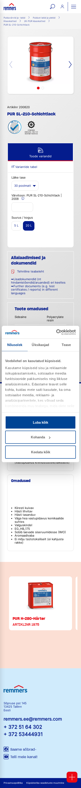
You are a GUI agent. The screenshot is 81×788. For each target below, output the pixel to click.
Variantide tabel (25, 167)
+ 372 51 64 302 (23, 727)
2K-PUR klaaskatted (34, 21)
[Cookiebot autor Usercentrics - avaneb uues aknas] (57, 332)
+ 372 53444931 (23, 734)
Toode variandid (40, 156)
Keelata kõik (40, 452)
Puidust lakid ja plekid (44, 18)
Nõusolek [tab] (14, 344)
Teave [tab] (66, 344)
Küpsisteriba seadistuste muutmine (45, 783)
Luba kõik (40, 422)
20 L (29, 225)
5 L (16, 225)
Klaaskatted (10, 21)
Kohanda (38, 437)
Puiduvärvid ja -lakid (14, 18)
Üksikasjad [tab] (40, 344)
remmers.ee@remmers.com (33, 719)
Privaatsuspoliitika (13, 783)
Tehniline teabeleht (30, 271)
